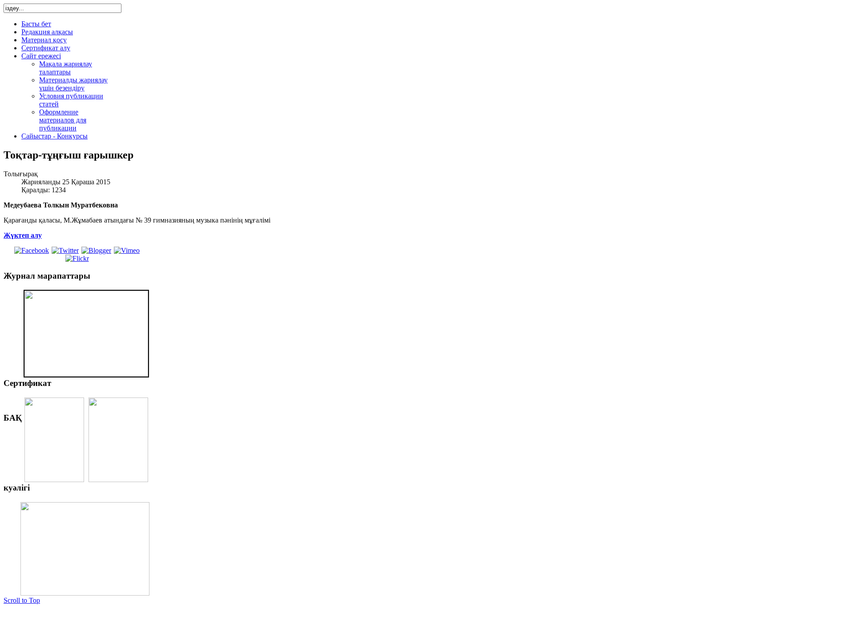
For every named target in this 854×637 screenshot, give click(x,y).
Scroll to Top (22, 600)
